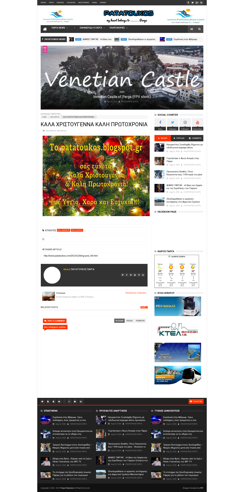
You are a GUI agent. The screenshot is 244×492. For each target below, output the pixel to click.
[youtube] (135, 275)
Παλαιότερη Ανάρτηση (136, 292)
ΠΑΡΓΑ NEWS (58, 28)
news (78, 39)
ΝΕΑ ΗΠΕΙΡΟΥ (51, 131)
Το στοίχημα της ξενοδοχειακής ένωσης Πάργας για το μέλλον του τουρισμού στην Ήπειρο (72, 475)
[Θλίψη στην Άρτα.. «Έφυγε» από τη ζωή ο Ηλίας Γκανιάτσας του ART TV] (46, 461)
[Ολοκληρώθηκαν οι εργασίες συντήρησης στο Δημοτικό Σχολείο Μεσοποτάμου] (116, 39)
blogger (119, 320)
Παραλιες (60, 3)
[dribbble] (139, 275)
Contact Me (197, 401)
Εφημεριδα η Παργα (91, 28)
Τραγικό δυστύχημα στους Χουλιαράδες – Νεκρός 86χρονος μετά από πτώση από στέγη (72, 448)
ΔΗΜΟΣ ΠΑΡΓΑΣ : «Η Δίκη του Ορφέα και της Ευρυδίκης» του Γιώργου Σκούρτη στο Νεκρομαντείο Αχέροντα (184, 188)
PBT (201, 488)
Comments (196, 138)
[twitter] (122, 275)
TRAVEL (94, 3)
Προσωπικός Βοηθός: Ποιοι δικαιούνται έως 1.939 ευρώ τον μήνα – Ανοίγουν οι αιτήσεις (184, 174)
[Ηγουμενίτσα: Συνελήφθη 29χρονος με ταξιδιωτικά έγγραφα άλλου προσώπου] (159, 147)
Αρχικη (43, 3)
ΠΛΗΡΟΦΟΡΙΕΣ (117, 28)
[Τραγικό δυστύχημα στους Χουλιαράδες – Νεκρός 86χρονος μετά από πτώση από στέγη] (46, 447)
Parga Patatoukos (67, 488)
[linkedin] (143, 275)
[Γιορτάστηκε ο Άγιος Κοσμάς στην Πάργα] (159, 161)
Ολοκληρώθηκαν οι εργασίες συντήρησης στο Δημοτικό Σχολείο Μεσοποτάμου (183, 202)
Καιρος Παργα (178, 257)
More (143, 307)
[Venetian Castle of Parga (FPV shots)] (122, 77)
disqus (130, 320)
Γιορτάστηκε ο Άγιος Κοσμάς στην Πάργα (182, 160)
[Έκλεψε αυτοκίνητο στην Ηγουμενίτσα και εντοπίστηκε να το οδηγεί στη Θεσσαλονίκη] (46, 434)
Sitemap (103, 3)
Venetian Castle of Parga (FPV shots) (122, 97)
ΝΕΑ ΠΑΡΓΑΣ (54, 117)
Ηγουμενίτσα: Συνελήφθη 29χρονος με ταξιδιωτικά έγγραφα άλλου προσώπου (184, 147)
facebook (140, 320)
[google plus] (130, 275)
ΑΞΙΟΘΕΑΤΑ (71, 3)
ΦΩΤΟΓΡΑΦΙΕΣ (83, 3)
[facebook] (126, 275)
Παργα (51, 3)
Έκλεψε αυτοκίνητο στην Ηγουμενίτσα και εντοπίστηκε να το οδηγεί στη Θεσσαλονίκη (72, 434)
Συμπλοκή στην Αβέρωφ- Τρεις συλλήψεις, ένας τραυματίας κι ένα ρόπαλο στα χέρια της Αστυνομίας (69, 420)
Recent (164, 138)
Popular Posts (180, 139)
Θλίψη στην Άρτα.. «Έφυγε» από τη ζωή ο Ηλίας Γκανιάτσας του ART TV (72, 460)
